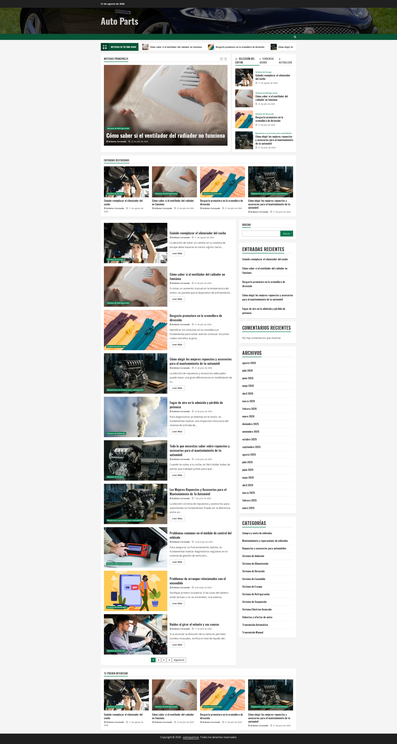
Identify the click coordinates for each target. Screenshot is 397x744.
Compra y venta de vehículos (257, 533)
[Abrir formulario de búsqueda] (295, 37)
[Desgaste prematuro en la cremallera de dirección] (222, 181)
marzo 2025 (248, 493)
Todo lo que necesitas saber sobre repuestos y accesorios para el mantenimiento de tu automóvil (135, 460)
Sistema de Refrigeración (118, 128)
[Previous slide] (221, 59)
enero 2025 (248, 508)
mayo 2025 (248, 477)
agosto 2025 (249, 454)
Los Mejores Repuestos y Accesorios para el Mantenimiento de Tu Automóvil (135, 504)
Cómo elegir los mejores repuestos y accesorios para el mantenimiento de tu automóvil (287, 46)
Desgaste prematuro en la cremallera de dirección (206, 46)
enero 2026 (248, 416)
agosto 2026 (249, 363)
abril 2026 (247, 393)
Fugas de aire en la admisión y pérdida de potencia (135, 417)
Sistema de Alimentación (255, 563)
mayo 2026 (248, 386)
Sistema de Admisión (116, 433)
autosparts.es (191, 737)
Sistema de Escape (263, 72)
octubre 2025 (249, 439)
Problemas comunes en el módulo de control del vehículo (135, 547)
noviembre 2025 (250, 431)
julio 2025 (247, 462)
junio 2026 (247, 378)
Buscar (246, 225)
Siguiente (179, 659)
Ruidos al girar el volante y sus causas (135, 634)
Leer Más (178, 254)
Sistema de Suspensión (254, 602)
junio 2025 (247, 470)
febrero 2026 (249, 409)
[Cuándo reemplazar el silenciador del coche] (126, 181)
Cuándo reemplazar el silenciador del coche (244, 77)
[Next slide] (225, 59)
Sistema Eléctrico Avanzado (119, 564)
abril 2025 (247, 485)
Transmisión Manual (252, 632)
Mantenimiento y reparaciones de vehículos (265, 541)
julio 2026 (247, 370)
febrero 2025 (249, 500)
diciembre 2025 (250, 424)
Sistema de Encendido (116, 607)
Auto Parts (119, 20)
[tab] (247, 61)
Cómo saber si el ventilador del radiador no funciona (142, 46)
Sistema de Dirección (264, 114)
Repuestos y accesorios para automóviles (273, 133)
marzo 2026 (248, 401)
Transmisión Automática (255, 625)
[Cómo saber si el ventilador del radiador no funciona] (165, 105)
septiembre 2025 (251, 447)
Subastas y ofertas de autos (257, 617)
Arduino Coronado (117, 141)
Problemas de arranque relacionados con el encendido (135, 591)
